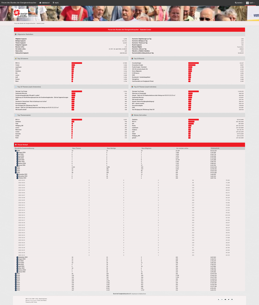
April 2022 (21, 266)
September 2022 (23, 257)
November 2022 (23, 176)
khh (16, 73)
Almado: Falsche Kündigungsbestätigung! (143, 101)
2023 (18, 170)
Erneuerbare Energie (137, 65)
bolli (16, 77)
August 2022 (22, 259)
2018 (18, 279)
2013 (18, 288)
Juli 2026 (21, 154)
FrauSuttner (240, 47)
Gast (251, 3)
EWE (133, 75)
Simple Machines (43, 298)
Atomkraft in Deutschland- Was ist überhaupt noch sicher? (31, 101)
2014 (18, 286)
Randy (134, 125)
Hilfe (56, 3)
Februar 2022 (22, 270)
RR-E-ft (17, 63)
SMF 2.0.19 (28, 298)
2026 (18, 150)
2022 (18, 172)
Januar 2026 (22, 165)
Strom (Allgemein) (137, 71)
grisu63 (134, 137)
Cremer (17, 65)
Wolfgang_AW (19, 125)
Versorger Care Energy (21, 91)
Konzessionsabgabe (20, 103)
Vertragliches (135, 79)
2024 (18, 169)
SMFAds (27, 300)
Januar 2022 (22, 271)
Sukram (17, 79)
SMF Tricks (34, 302)
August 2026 (22, 152)
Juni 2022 (21, 262)
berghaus (134, 129)
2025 (18, 167)
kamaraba (18, 133)
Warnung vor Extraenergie (139, 93)
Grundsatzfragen (136, 63)
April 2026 (21, 159)
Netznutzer (18, 129)
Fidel (16, 123)
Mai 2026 (21, 158)
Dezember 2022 (23, 174)
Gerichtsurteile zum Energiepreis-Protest (142, 81)
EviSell (17, 135)
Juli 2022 (21, 260)
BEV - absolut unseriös (138, 103)
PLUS (16, 69)
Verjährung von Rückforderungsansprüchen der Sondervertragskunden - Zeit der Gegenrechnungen (41, 97)
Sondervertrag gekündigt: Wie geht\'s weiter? (27, 95)
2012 (18, 290)
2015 (18, 284)
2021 (18, 273)
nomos (17, 75)
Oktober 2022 (22, 178)
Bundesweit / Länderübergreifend (141, 77)
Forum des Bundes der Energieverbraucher (19, 3)
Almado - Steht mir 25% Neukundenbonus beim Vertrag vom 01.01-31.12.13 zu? (37, 107)
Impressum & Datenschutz (139, 293)
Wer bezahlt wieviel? (21, 109)
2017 (18, 281)
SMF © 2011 (35, 298)
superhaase (18, 67)
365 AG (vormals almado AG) (140, 69)
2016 (18, 282)
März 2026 (21, 161)
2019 (18, 277)
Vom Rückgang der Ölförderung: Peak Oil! (26, 105)
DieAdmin (18, 71)
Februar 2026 (22, 163)
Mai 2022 (21, 264)
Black (16, 81)
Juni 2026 (21, 156)
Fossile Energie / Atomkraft (139, 67)
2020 (18, 275)
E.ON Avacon (135, 73)
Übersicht (46, 3)
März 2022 (21, 268)
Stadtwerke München (21, 93)
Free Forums (33, 300)
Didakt (134, 133)
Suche (239, 3)
